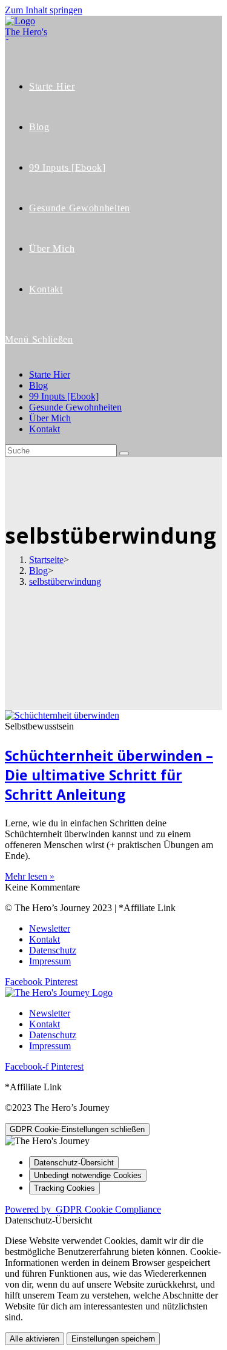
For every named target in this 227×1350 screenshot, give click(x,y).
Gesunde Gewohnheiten (75, 407)
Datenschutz (52, 950)
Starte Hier (49, 374)
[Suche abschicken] (124, 453)
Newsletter (49, 928)
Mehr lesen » (29, 876)
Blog (38, 385)
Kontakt (44, 429)
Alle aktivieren (34, 1338)
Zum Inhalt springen (43, 10)
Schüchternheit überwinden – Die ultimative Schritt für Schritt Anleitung (109, 775)
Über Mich (50, 418)
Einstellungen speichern (113, 1338)
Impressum (50, 961)
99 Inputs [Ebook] (64, 396)
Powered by (83, 1209)
